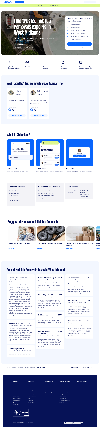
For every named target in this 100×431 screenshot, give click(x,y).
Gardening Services (63, 398)
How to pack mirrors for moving (19, 243)
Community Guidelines (33, 392)
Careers (30, 388)
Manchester (79, 392)
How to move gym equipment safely (50, 243)
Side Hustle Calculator (17, 390)
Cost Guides (15, 394)
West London (80, 394)
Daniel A (17, 91)
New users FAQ (16, 404)
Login (46, 390)
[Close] (94, 6)
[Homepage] (8, 2)
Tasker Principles (31, 394)
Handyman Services (63, 386)
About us (30, 386)
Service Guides (16, 396)
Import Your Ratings (48, 392)
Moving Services (63, 396)
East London (79, 388)
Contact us (30, 400)
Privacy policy (31, 402)
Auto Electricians (63, 390)
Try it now (57, 5)
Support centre (48, 394)
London (78, 386)
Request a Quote (17, 115)
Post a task (19, 2)
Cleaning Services (63, 388)
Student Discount (16, 400)
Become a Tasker (89, 2)
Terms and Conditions (32, 396)
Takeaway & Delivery (64, 392)
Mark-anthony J (42, 91)
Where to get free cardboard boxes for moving (80, 244)
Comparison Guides (16, 398)
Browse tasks (47, 388)
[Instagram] (84, 422)
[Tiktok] (86, 422)
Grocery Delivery (63, 394)
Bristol (78, 390)
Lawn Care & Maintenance (65, 400)
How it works (15, 386)
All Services (62, 402)
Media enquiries (31, 390)
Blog (29, 398)
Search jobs (15, 392)
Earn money (15, 388)
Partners (14, 402)
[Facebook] (82, 423)
